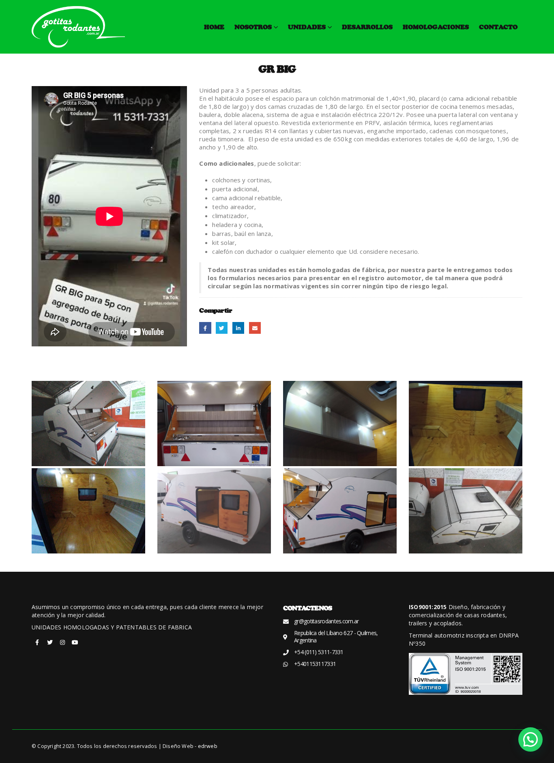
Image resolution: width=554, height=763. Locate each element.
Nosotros (253, 27)
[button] (530, 739)
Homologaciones (436, 27)
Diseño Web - (190, 746)
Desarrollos (367, 27)
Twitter (222, 328)
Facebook (205, 328)
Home (214, 27)
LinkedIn (238, 328)
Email (255, 328)
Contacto (498, 27)
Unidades (307, 27)
